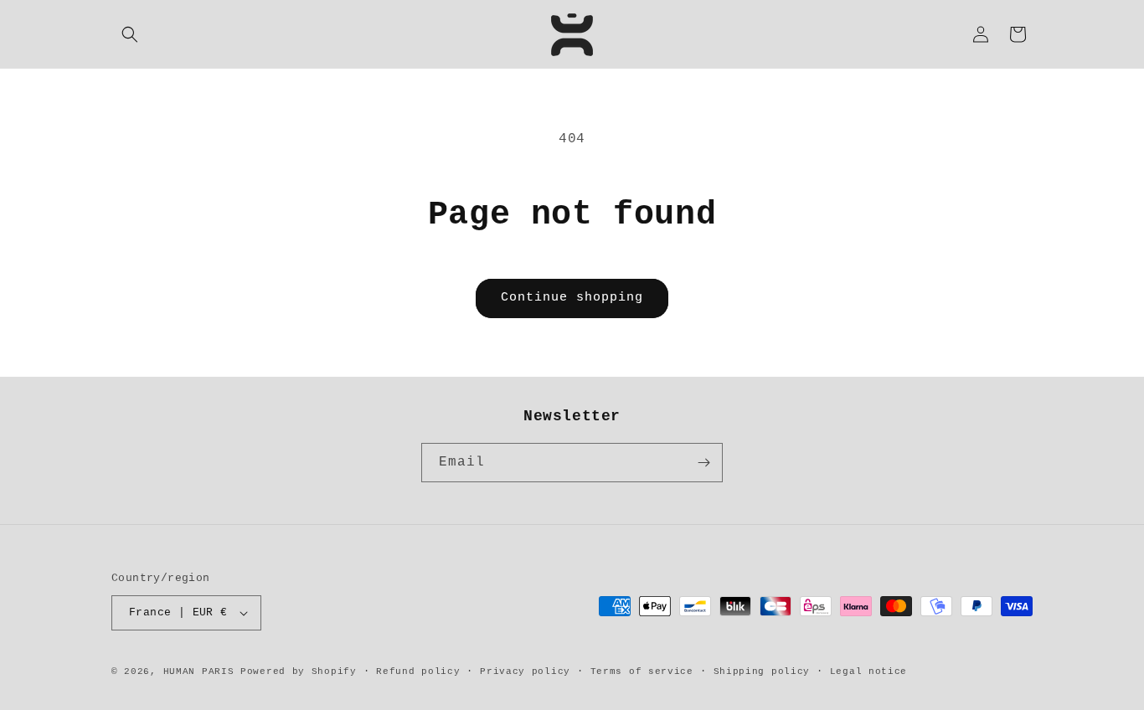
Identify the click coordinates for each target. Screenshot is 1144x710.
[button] (129, 34)
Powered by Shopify (298, 671)
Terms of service (641, 671)
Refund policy (418, 671)
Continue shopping (572, 298)
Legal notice (868, 671)
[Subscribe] (703, 462)
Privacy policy (525, 671)
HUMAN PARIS (198, 671)
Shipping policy (762, 671)
